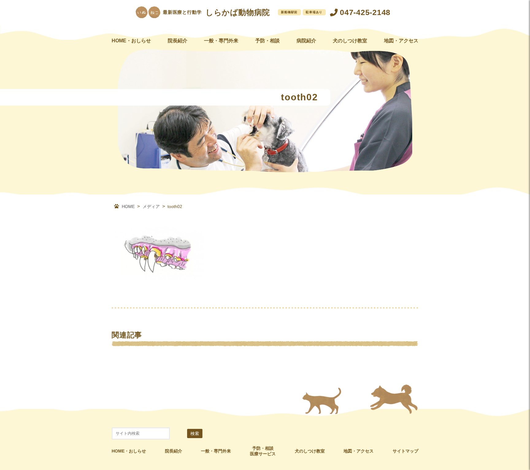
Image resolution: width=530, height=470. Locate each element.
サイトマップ (405, 451)
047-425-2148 (365, 12)
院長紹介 (177, 40)
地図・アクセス (401, 40)
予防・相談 (267, 40)
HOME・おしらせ (131, 40)
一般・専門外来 (221, 40)
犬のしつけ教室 (350, 40)
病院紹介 (306, 40)
